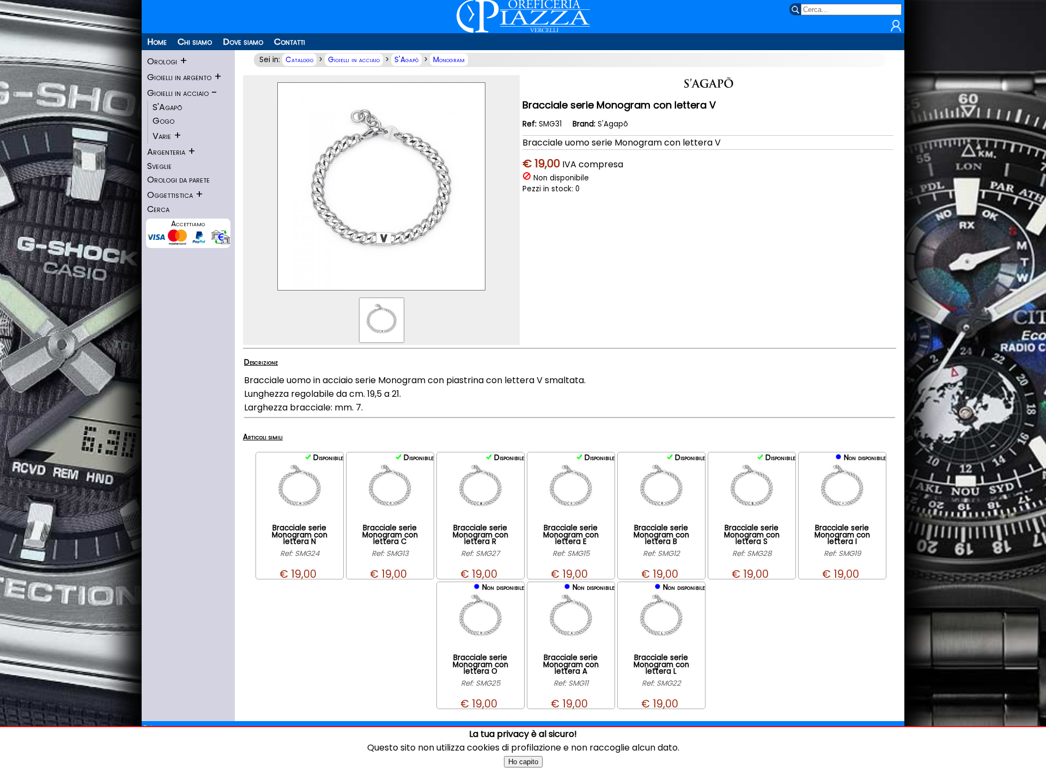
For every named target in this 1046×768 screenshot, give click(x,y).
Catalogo (299, 60)
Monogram (449, 60)
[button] (896, 29)
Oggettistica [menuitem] (170, 195)
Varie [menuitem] (162, 136)
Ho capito (523, 762)
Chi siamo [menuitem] (195, 41)
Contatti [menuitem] (289, 41)
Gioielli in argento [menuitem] (179, 77)
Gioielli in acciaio (354, 60)
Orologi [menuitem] (162, 61)
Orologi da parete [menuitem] (178, 179)
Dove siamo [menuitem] (243, 41)
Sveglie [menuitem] (159, 166)
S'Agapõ (406, 60)
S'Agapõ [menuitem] (167, 107)
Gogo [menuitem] (163, 120)
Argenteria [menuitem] (166, 152)
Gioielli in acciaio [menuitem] (178, 93)
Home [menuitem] (157, 41)
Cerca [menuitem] (158, 209)
